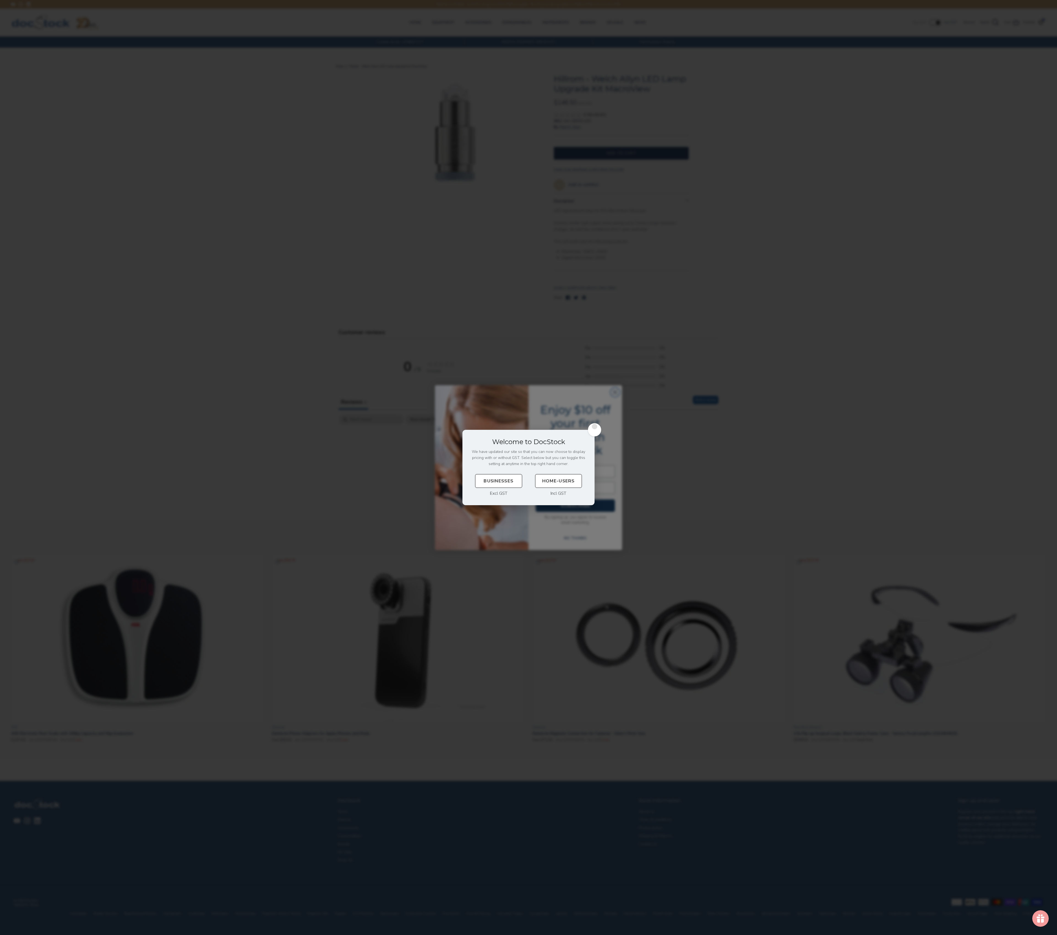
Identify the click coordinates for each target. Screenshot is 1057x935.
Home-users (558, 481)
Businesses (498, 481)
